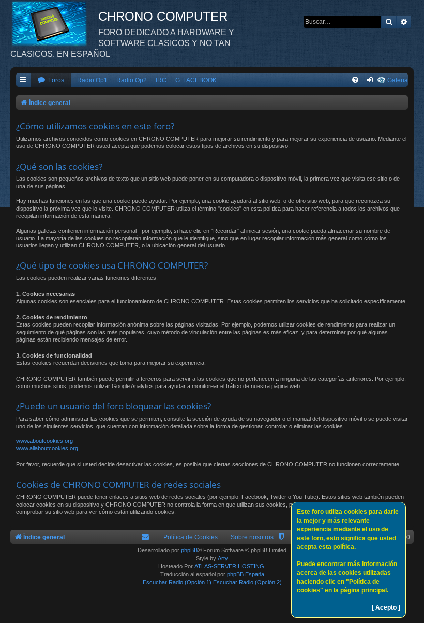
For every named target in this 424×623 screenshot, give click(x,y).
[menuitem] (51, 80)
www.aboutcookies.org (44, 441)
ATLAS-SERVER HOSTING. (230, 566)
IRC (161, 80)
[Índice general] (54, 23)
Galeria (397, 80)
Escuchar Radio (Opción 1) (177, 582)
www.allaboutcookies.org (47, 448)
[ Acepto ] (386, 607)
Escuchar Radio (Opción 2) (247, 582)
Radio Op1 (92, 80)
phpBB (189, 550)
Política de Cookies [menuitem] (190, 537)
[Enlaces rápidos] (23, 80)
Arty (223, 558)
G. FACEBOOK (196, 80)
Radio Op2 (131, 80)
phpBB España (245, 574)
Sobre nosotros (252, 537)
